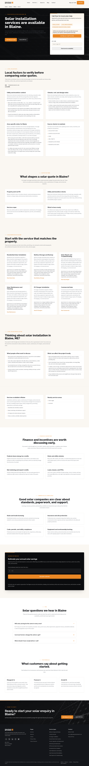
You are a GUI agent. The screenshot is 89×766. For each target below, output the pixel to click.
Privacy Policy (33, 739)
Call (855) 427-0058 (10, 39)
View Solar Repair (65, 279)
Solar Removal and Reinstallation (55, 753)
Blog (48, 2)
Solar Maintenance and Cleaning (55, 750)
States (10, 6)
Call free (80, 2)
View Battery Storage (39, 278)
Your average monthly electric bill (18, 567)
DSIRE (49, 136)
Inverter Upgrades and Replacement (56, 741)
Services (34, 2)
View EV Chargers (38, 310)
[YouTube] (18, 739)
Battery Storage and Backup (54, 732)
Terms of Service (33, 741)
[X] (9, 739)
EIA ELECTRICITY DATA (53, 130)
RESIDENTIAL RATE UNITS (53, 144)
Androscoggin (51, 400)
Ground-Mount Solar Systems (55, 739)
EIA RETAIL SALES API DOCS (54, 133)
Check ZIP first (71, 736)
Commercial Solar (52, 734)
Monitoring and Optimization (54, 743)
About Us (42, 2)
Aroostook (50, 403)
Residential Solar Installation (54, 748)
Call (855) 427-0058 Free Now (67, 35)
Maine (15, 6)
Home (28, 2)
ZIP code (54, 41)
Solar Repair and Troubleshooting (55, 755)
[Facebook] (6, 739)
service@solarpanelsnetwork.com (75, 734)
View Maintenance (11, 312)
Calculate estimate (44, 576)
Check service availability (67, 48)
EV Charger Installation (53, 736)
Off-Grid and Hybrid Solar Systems (56, 746)
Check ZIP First (22, 39)
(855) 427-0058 (72, 2)
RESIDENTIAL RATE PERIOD (54, 142)
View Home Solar (11, 278)
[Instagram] (15, 739)
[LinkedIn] (12, 739)
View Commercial (65, 310)
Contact (53, 2)
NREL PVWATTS (51, 139)
